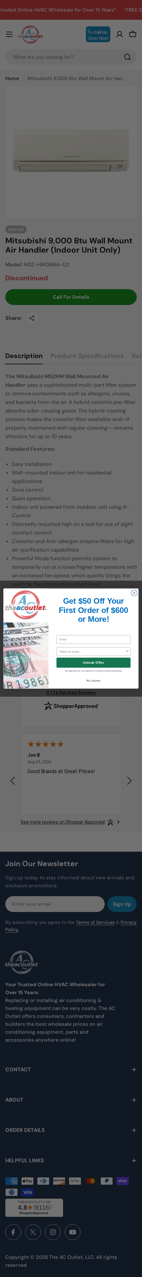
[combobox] (92, 651)
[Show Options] (127, 651)
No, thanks (94, 680)
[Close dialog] (134, 593)
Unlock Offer (93, 663)
